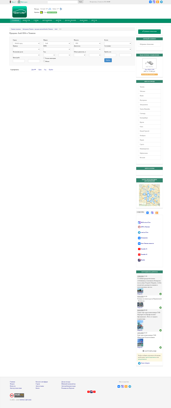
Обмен (47, 61)
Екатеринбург (144, 118)
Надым (142, 140)
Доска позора (70, 20)
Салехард (142, 113)
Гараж (36, 20)
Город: (15, 40)
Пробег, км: (107, 51)
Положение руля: (18, 51)
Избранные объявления (147, 44)
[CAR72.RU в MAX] (154, 2)
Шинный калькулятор (68, 384)
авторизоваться (142, 359)
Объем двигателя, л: (80, 51)
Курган (142, 122)
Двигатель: (77, 46)
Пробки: (36, 12)
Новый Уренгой (144, 131)
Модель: (76, 40)
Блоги (37, 388)
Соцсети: (140, 212)
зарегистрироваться (150, 357)
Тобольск (142, 91)
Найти (108, 60)
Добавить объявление (150, 31)
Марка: (45, 40)
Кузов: (106, 40)
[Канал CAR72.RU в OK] (157, 2)
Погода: (36, 9)
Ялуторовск (143, 100)
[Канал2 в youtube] (94, 391)
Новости (26, 20)
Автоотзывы (40, 386)
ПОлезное (84, 20)
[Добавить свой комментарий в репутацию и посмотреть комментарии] (160, 294)
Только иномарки (50, 58)
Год (45, 69)
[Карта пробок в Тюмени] (41, 12)
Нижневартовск (144, 149)
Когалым (142, 157)
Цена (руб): (16, 57)
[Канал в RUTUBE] (91, 391)
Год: (44, 51)
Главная (12, 382)
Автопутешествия (16, 388)
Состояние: (107, 46)
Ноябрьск (143, 135)
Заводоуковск (144, 104)
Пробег (51, 69)
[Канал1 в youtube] (88, 391)
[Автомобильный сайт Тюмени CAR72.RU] (19, 12)
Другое (94, 20)
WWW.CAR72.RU (25, 400)
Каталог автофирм (42, 382)
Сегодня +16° (44, 9)
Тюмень (142, 87)
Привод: (15, 46)
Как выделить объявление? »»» (149, 74)
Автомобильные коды (68, 386)
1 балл (45, 12)
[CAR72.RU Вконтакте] (150, 2)
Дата (32, 69)
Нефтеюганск (144, 153)
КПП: (45, 46)
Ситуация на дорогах (149, 272)
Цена (40, 69)
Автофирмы (47, 20)
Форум (58, 20)
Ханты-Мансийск (145, 109)
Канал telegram (145, 363)
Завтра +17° (55, 9)
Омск (141, 126)
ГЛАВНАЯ (16, 20)
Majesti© (139, 294)
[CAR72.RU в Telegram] (161, 2)
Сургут (142, 144)
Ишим (142, 96)
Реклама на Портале (67, 388)
